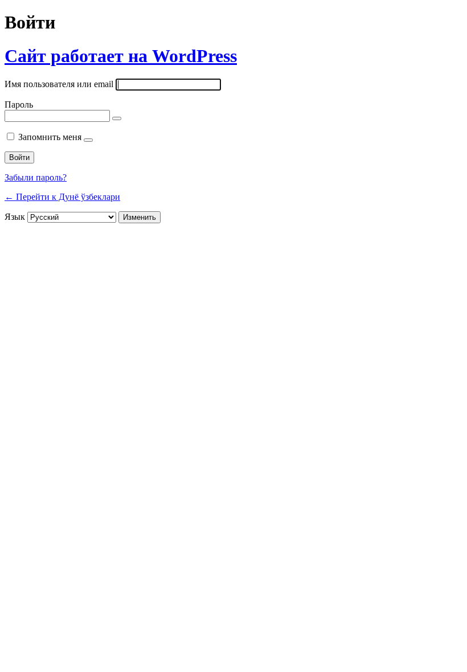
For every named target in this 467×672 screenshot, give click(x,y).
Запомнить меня (49, 137)
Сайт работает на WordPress (121, 56)
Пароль (19, 104)
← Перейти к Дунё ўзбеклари (62, 197)
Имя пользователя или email (59, 84)
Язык (15, 217)
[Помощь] (88, 140)
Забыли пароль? (36, 177)
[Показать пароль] (116, 118)
